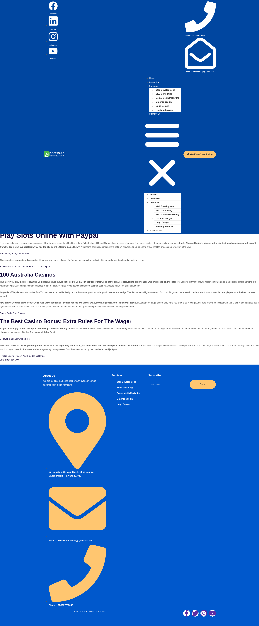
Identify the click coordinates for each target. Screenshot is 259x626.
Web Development (165, 90)
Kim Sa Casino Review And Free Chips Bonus (22, 356)
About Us (155, 198)
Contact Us (155, 114)
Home (153, 194)
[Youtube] (212, 613)
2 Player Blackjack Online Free (15, 339)
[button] (162, 154)
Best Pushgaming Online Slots (14, 253)
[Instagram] (203, 613)
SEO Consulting (164, 94)
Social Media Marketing (167, 98)
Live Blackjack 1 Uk (9, 360)
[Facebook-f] (186, 613)
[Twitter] (195, 613)
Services (153, 86)
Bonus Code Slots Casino (12, 313)
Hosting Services (164, 110)
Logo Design (162, 106)
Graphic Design (164, 102)
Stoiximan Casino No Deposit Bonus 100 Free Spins (25, 266)
